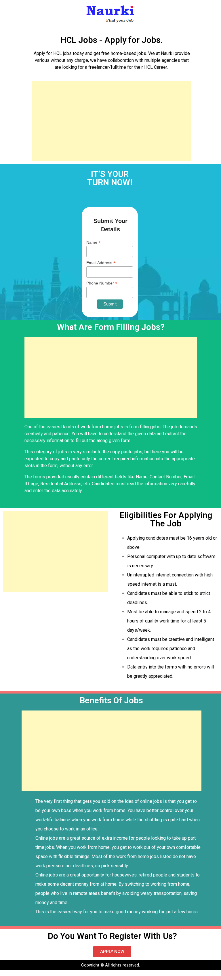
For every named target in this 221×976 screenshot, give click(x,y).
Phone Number (101, 283)
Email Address (101, 263)
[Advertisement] (111, 121)
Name (93, 242)
